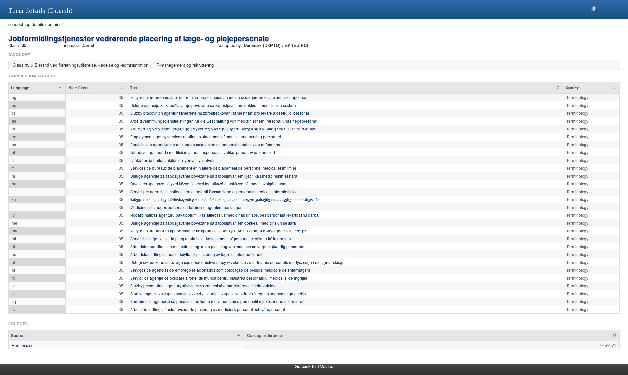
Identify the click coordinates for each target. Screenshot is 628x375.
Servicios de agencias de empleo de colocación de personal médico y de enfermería (205, 144)
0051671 (608, 345)
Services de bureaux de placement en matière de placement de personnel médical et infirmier (213, 168)
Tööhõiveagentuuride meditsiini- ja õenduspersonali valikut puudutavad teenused (202, 152)
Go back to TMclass (314, 366)
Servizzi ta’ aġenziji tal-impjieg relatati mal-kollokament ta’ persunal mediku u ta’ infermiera (210, 238)
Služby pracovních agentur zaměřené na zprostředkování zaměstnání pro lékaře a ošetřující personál (219, 113)
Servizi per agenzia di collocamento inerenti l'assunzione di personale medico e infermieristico (214, 191)
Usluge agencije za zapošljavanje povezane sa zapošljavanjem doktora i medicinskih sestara (213, 105)
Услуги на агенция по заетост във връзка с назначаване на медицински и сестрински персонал (218, 97)
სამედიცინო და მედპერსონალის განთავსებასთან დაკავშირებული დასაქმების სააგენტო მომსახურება (224, 199)
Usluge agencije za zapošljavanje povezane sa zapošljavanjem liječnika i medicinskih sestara (213, 176)
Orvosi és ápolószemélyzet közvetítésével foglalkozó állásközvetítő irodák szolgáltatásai (208, 183)
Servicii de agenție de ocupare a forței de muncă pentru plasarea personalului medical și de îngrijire (218, 278)
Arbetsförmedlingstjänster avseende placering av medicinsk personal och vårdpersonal (207, 309)
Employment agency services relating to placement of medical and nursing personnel (205, 136)
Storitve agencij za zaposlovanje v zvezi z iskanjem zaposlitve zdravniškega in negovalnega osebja (218, 293)
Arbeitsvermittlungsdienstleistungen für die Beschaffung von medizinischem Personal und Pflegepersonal (223, 121)
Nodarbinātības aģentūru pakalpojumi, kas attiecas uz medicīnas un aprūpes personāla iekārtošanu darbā (224, 215)
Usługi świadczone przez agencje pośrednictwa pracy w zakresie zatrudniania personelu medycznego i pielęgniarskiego (237, 262)
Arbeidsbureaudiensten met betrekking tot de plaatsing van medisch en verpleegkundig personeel (217, 246)
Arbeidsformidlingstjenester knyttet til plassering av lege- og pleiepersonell (196, 254)
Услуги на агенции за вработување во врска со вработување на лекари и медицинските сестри (218, 230)
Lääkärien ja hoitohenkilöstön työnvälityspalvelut (173, 160)
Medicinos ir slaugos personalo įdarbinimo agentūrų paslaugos (186, 207)
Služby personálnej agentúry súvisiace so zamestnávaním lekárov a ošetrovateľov (202, 285)
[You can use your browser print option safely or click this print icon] (594, 8)
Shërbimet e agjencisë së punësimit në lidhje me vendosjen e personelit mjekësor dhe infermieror (217, 301)
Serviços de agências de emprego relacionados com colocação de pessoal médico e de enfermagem (220, 270)
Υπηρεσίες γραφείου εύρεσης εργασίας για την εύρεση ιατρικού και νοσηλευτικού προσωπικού (224, 128)
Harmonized (23, 345)
